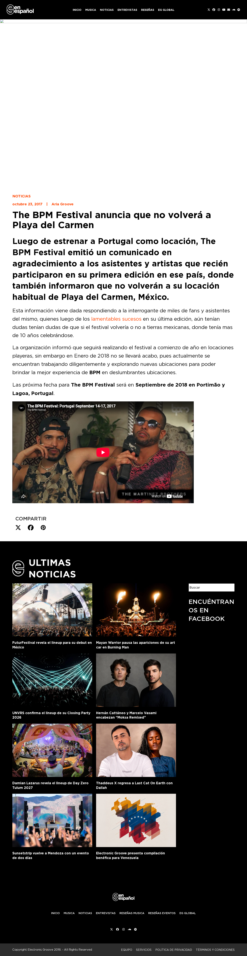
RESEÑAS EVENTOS (162, 913)
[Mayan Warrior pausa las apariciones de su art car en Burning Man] (136, 609)
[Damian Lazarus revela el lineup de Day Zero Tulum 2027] (52, 749)
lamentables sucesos (116, 319)
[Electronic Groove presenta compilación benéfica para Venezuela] (136, 820)
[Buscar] (228, 587)
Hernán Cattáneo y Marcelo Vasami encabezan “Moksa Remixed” (126, 715)
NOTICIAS (85, 913)
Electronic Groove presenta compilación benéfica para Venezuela (130, 855)
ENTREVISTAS (106, 913)
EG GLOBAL (187, 913)
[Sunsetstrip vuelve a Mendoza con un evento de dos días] (52, 820)
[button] (18, 528)
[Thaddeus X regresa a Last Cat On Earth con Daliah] (136, 749)
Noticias (21, 196)
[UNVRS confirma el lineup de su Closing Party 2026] (52, 679)
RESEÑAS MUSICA (131, 913)
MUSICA (69, 913)
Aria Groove (63, 204)
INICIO (55, 913)
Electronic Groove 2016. (44, 949)
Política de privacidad (173, 949)
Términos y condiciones (215, 949)
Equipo (126, 949)
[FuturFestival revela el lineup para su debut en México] (52, 609)
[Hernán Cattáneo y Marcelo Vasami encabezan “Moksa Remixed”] (136, 679)
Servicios (143, 949)
